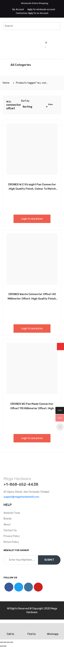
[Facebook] (8, 587)
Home (6, 82)
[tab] (56, 105)
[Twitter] (18, 587)
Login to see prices (32, 218)
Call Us (10, 634)
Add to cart (24, 184)
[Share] (4, 642)
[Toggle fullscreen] (8, 642)
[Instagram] (28, 587)
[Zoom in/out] (11, 642)
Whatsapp (52, 634)
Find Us (32, 634)
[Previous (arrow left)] (1, 645)
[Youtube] (38, 587)
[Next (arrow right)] (4, 645)
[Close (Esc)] (1, 642)
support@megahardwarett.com (21, 496)
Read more (24, 403)
